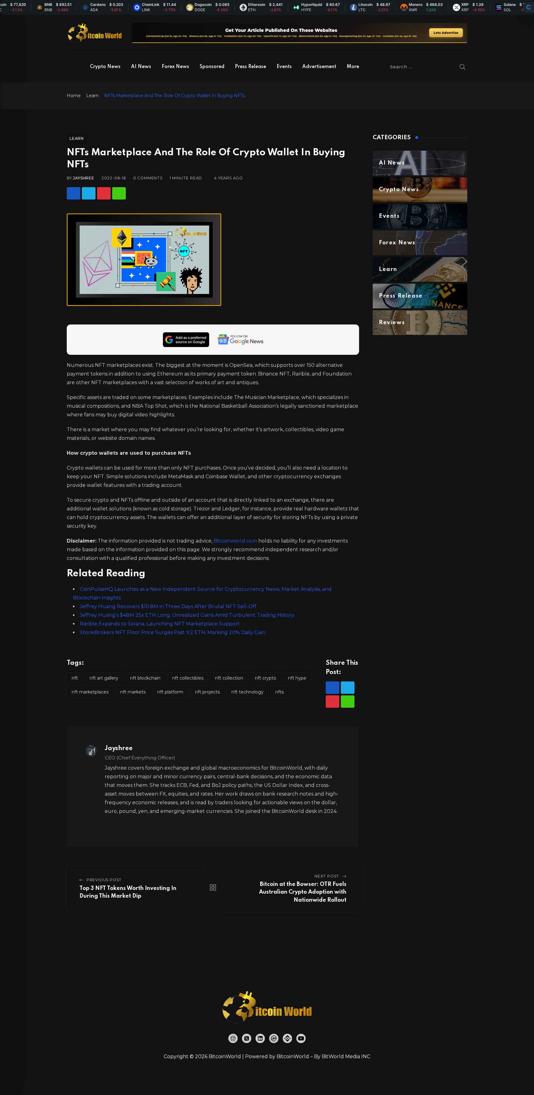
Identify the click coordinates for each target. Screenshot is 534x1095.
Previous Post (104, 880)
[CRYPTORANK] (528, 7)
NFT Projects (207, 692)
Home (74, 95)
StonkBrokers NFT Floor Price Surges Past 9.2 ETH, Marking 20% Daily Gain (172, 632)
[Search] (463, 66)
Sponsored (212, 66)
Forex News (175, 66)
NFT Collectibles (187, 678)
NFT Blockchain (145, 678)
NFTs (279, 692)
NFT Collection (229, 678)
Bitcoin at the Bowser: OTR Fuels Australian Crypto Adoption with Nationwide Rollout (302, 892)
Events (284, 66)
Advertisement (319, 66)
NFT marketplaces (90, 692)
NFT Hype (297, 678)
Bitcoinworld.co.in (236, 541)
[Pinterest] (104, 193)
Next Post (327, 876)
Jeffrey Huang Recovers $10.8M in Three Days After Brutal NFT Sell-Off (168, 606)
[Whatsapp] (119, 193)
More (353, 66)
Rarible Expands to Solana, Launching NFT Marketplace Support (160, 624)
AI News (141, 66)
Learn (92, 95)
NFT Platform (170, 692)
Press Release (250, 66)
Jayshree (83, 178)
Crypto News (105, 66)
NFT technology (247, 692)
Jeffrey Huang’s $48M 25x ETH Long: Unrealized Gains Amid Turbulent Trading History (187, 615)
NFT (75, 678)
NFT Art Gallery (104, 678)
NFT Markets (133, 692)
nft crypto (265, 678)
